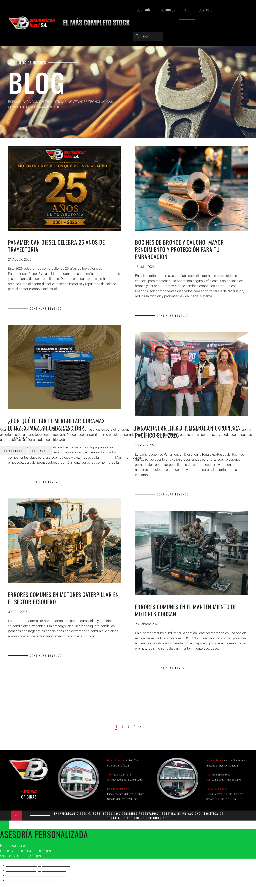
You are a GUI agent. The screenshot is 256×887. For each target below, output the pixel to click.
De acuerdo (13, 451)
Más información (128, 457)
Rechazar (40, 451)
